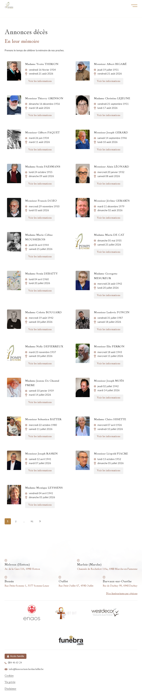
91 (32, 521)
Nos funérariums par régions (121, 593)
